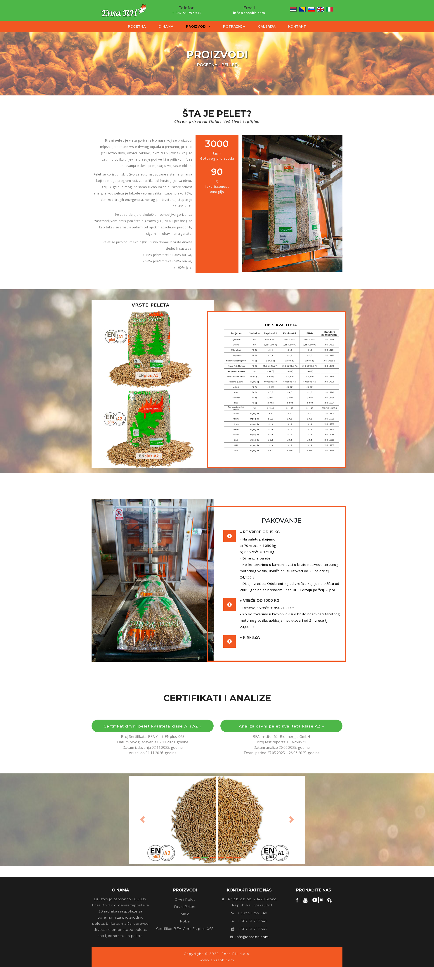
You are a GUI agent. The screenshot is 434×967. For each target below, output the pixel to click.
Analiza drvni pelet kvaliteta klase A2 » (281, 726)
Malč (185, 914)
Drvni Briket (185, 907)
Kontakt (297, 26)
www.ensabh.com (217, 960)
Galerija (267, 26)
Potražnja (234, 26)
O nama (165, 26)
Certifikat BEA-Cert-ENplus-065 (185, 929)
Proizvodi (199, 26)
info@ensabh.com (249, 13)
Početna (137, 26)
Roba (185, 921)
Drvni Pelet (185, 899)
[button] (142, 820)
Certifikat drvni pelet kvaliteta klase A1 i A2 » (153, 726)
